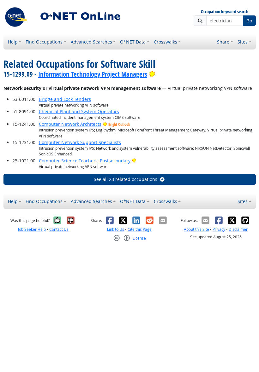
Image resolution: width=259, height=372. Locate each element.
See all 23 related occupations (125, 179)
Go (249, 21)
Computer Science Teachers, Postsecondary (84, 161)
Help (13, 42)
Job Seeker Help (32, 229)
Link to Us (115, 229)
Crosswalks (165, 42)
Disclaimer (238, 229)
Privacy (219, 229)
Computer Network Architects (70, 124)
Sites (243, 42)
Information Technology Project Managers (92, 74)
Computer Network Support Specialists (80, 142)
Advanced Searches (91, 42)
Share (223, 42)
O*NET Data (133, 42)
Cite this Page (140, 229)
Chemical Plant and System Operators (79, 111)
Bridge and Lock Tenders (65, 99)
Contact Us (59, 229)
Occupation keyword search (224, 12)
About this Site (196, 229)
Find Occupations (44, 42)
